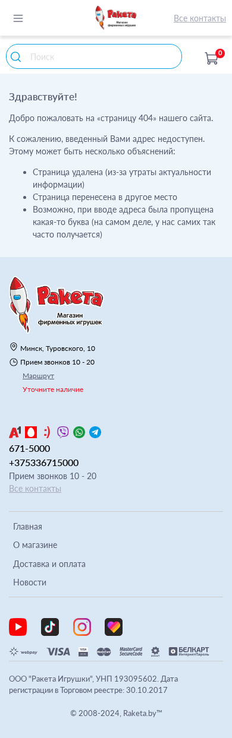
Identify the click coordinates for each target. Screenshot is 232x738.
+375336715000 (44, 462)
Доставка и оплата (49, 564)
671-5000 (29, 448)
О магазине (35, 545)
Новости (29, 582)
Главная (27, 526)
